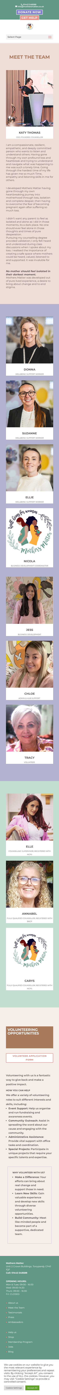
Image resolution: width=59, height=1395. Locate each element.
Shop (11, 1337)
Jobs (10, 1346)
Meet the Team (16, 1307)
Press (11, 1317)
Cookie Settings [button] (14, 1388)
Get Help (29, 18)
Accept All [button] (32, 1388)
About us (13, 1302)
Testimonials (15, 1312)
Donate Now (29, 12)
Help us (12, 1332)
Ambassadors (15, 1322)
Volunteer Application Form (30, 1058)
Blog (11, 1351)
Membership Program (20, 1342)
